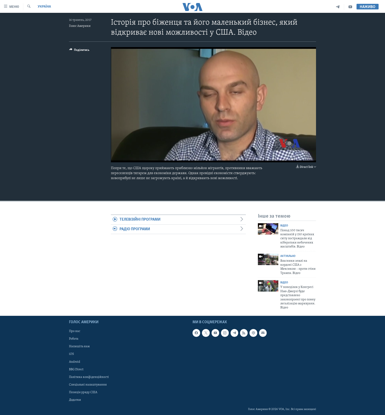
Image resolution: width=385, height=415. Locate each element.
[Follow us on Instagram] (225, 333)
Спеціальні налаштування (88, 384)
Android (74, 361)
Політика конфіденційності (89, 377)
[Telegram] (337, 7)
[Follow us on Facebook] (196, 333)
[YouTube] (350, 7)
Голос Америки (80, 26)
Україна (44, 7)
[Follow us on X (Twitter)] (206, 333)
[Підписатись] (263, 333)
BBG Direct (76, 369)
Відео (284, 225)
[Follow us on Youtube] (215, 333)
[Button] (79, 51)
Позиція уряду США (83, 392)
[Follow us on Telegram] (234, 333)
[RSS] (244, 333)
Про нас (74, 331)
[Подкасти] (253, 333)
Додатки (75, 400)
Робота (73, 338)
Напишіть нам (79, 346)
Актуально (287, 256)
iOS (71, 354)
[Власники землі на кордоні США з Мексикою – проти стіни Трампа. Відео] (268, 259)
